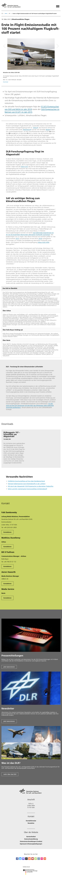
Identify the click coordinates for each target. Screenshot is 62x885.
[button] (31, 61)
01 (9, 13)
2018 (40, 238)
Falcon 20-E (24, 167)
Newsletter (31, 823)
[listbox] (6, 13)
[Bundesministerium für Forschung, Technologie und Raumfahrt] (31, 876)
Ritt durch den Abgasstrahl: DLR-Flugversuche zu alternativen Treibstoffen (30, 486)
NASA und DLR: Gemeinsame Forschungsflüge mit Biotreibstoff (27, 489)
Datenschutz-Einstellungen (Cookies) (31, 841)
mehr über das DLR (9, 774)
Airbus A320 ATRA (43, 242)
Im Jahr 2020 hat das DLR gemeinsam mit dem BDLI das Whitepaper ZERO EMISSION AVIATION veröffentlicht (30, 405)
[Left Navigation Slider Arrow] (5, 46)
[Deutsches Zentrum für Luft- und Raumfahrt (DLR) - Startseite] (11, 6)
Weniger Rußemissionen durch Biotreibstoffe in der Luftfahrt (26, 484)
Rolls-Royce (26, 130)
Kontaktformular (31, 821)
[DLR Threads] (26, 859)
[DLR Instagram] (38, 859)
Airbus (35, 128)
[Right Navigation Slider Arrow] (57, 46)
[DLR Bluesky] (20, 859)
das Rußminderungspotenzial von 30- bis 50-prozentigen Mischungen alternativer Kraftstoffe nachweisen (30, 234)
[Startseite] (2, 13)
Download (5, 82)
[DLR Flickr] (42, 859)
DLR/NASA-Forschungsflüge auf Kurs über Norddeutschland (26, 481)
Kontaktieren (7, 532)
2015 (17, 238)
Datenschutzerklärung (31, 839)
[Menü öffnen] (58, 5)
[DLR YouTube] (32, 859)
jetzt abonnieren (9, 667)
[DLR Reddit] (29, 859)
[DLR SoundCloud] (45, 859)
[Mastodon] (23, 859)
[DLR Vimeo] (35, 859)
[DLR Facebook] (17, 859)
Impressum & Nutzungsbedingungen (31, 844)
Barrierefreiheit (31, 836)
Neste (47, 130)
